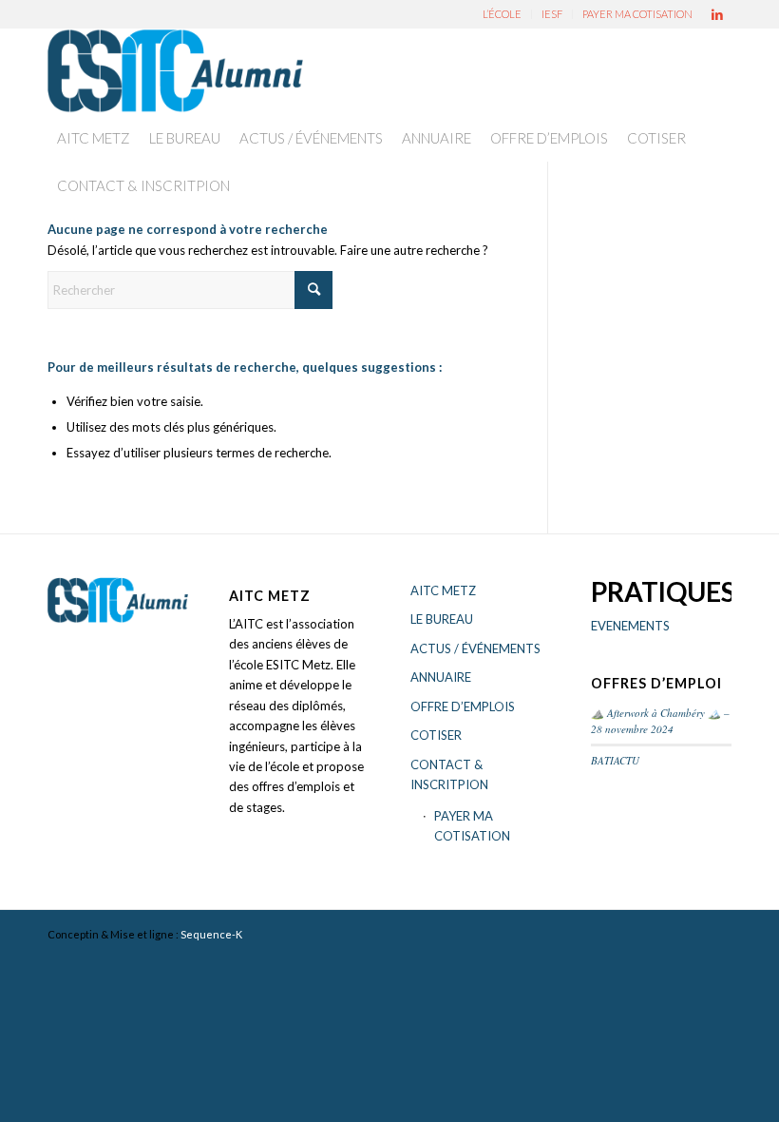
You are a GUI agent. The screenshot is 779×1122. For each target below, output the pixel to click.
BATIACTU (615, 760)
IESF (552, 14)
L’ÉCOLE (502, 14)
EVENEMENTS (630, 625)
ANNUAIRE (440, 677)
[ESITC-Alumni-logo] (175, 71)
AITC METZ (443, 590)
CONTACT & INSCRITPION (449, 774)
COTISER (436, 735)
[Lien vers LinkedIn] (717, 14)
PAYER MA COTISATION (637, 14)
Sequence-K (211, 934)
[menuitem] (502, 14)
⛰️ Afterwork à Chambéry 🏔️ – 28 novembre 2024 (660, 721)
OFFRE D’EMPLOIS (462, 706)
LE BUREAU (441, 619)
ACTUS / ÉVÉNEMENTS (475, 648)
